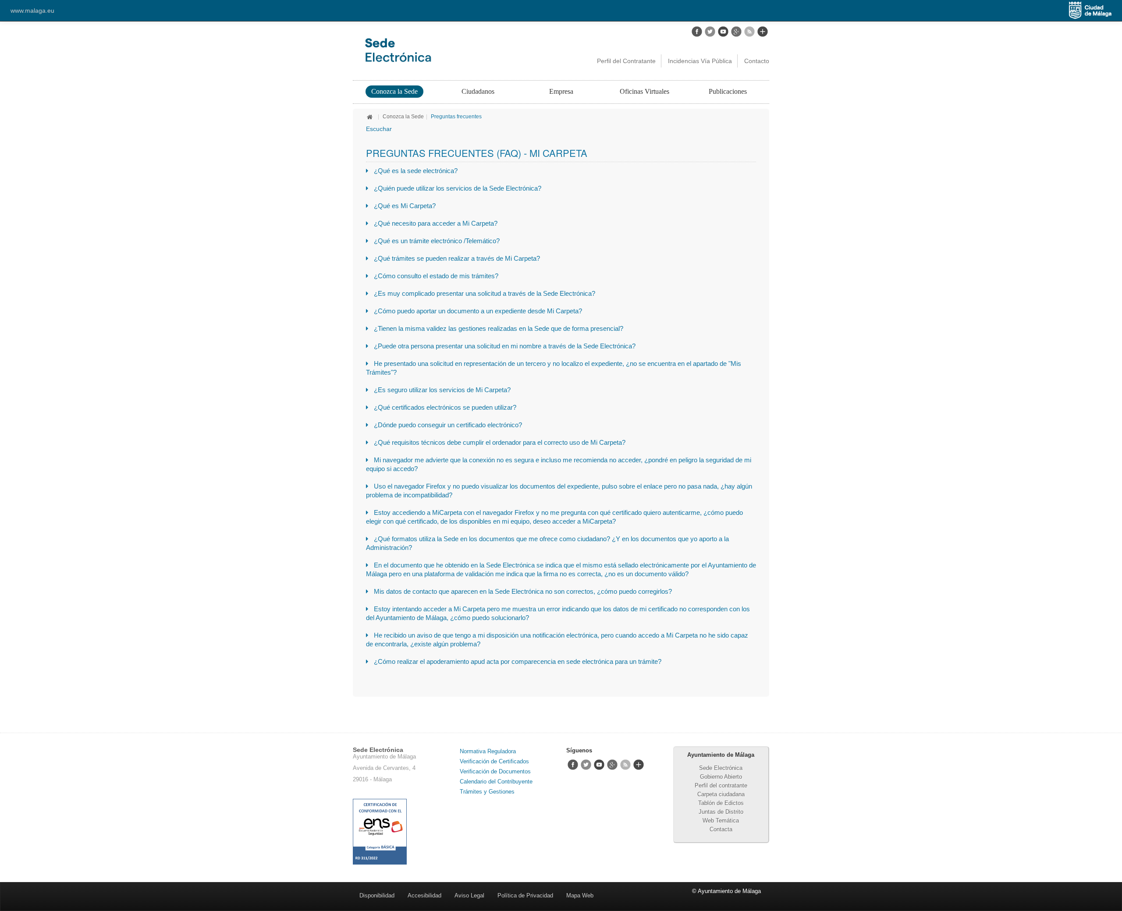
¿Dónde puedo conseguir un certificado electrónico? (448, 425)
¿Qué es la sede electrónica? (416, 170)
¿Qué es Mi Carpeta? (405, 205)
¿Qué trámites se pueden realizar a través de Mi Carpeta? (457, 258)
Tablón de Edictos (721, 803)
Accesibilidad (424, 895)
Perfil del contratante (721, 785)
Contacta (721, 829)
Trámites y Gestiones (487, 791)
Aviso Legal (469, 895)
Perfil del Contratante (626, 60)
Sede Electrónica (720, 768)
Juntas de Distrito (721, 811)
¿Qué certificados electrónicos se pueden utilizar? (445, 407)
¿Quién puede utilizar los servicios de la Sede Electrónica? (457, 188)
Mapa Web (579, 895)
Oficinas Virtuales (644, 91)
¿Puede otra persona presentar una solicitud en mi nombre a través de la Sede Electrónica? (505, 346)
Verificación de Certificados (494, 761)
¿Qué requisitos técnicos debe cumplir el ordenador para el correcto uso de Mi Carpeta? (499, 442)
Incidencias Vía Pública (700, 60)
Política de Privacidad (525, 895)
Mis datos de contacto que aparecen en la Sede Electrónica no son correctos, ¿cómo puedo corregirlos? (523, 591)
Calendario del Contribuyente (496, 781)
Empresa (561, 91)
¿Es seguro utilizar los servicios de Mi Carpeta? (442, 389)
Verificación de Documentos (495, 771)
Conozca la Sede (394, 91)
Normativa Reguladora (488, 751)
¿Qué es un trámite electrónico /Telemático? (437, 241)
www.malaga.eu (32, 10)
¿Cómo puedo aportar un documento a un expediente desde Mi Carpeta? (478, 311)
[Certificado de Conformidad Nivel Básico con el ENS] (380, 831)
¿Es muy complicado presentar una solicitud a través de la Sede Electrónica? (484, 293)
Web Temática (721, 820)
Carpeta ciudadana (721, 794)
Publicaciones (728, 91)
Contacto (756, 60)
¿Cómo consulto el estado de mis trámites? (436, 276)
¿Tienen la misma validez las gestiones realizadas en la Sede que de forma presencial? (498, 328)
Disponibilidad (376, 895)
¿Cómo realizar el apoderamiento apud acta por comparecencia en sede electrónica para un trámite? (517, 661)
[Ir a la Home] (436, 49)
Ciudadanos (478, 91)
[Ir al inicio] (371, 116)
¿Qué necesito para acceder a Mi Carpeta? (435, 223)
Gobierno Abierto (721, 776)
